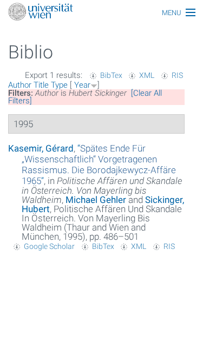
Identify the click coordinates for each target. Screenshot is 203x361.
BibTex (111, 75)
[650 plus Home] (101, 12)
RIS (177, 75)
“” (99, 164)
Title (41, 85)
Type (59, 85)
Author (19, 85)
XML (146, 75)
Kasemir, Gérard (41, 148)
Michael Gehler (96, 199)
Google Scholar (49, 246)
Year (82, 85)
